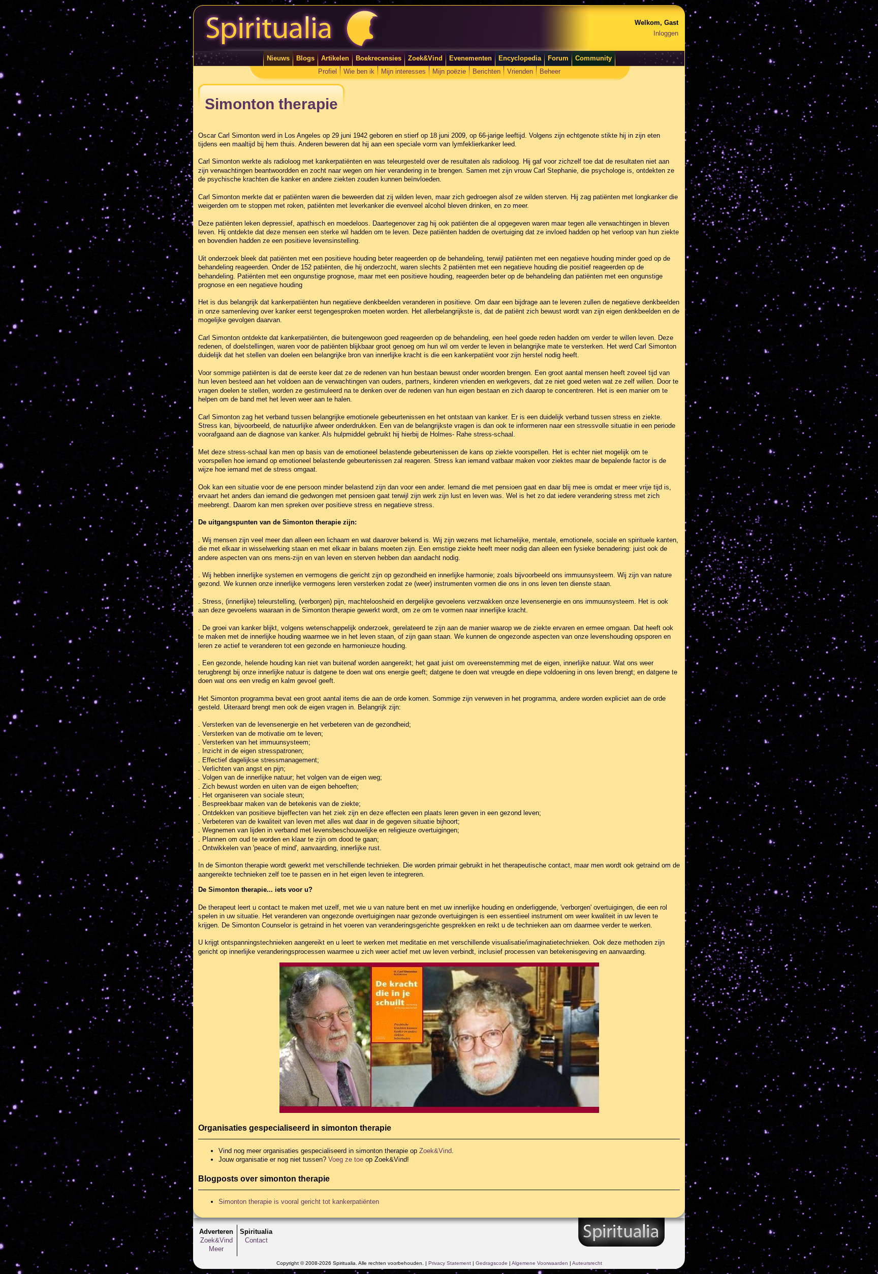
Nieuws (278, 58)
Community (593, 58)
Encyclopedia (519, 58)
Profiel (327, 71)
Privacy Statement (449, 1263)
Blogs (305, 58)
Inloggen (665, 33)
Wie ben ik (358, 71)
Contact (256, 1240)
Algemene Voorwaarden (540, 1263)
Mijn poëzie (449, 71)
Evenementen (470, 58)
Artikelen (335, 58)
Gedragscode (492, 1263)
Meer (216, 1249)
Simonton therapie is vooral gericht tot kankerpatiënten (298, 1201)
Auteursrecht (587, 1263)
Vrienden (520, 71)
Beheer (550, 71)
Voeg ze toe (345, 1159)
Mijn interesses (403, 71)
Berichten (486, 71)
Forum (558, 58)
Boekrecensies (378, 58)
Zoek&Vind (425, 58)
